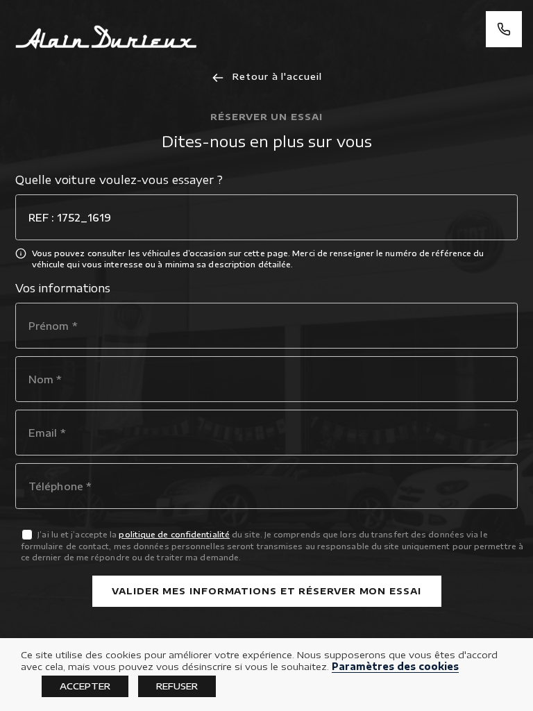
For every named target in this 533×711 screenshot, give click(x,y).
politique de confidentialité (174, 534)
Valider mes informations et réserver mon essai (266, 590)
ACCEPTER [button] (85, 686)
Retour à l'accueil (275, 76)
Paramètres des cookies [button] (395, 666)
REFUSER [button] (177, 686)
